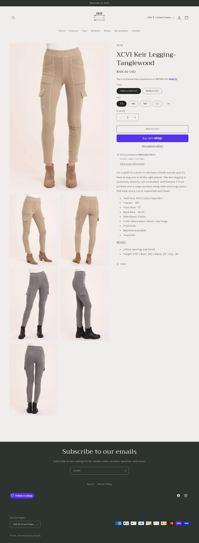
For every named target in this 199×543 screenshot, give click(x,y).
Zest (19, 536)
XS (121, 103)
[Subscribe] (125, 471)
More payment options (152, 146)
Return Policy (104, 484)
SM (133, 103)
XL (170, 104)
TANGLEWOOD (129, 91)
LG (157, 103)
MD (145, 103)
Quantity (121, 111)
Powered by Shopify (31, 536)
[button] (13, 17)
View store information (132, 164)
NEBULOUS (152, 91)
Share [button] (123, 264)
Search (90, 484)
